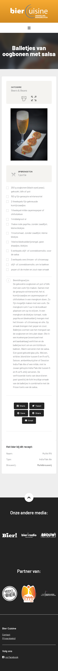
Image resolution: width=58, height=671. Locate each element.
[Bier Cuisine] (29, 11)
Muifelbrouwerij (44, 465)
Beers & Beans (19, 90)
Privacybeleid (8, 638)
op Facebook (11, 657)
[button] (33, 97)
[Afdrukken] (24, 97)
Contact (6, 634)
